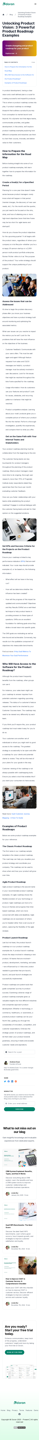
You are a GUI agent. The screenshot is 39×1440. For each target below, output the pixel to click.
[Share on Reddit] (16, 1081)
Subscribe (20, 1109)
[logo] (20, 1402)
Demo (36, 1410)
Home (3, 1410)
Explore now (10, 53)
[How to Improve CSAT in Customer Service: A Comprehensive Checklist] (19, 1283)
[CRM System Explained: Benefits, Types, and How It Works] (19, 1174)
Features (29, 1410)
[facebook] (19, 1414)
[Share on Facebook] (9, 1081)
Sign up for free (14, 1352)
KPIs (23, 561)
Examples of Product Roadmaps (16, 83)
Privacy (15, 1410)
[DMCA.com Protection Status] (20, 1427)
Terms (21, 1410)
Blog (11, 14)
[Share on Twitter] (5, 1081)
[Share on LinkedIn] (12, 1081)
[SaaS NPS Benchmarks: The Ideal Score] (19, 1228)
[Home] (3, 15)
